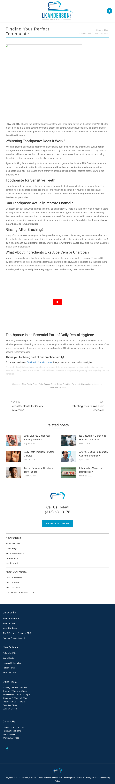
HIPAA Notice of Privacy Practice (84, 778)
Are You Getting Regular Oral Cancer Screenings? (93, 454)
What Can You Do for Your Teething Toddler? (37, 438)
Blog (24, 384)
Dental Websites (44, 778)
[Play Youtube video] (57, 302)
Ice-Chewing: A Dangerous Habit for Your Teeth (92, 438)
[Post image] (13, 440)
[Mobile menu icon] (4, 10)
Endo (41, 384)
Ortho (59, 384)
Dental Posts (32, 384)
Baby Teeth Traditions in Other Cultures (39, 454)
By (86, 384)
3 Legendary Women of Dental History (90, 470)
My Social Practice (62, 778)
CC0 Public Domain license (39, 362)
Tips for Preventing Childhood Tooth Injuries (38, 470)
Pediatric (66, 384)
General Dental (50, 384)
